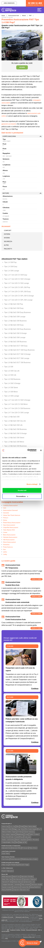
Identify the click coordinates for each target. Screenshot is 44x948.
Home (3, 15)
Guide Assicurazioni (17, 879)
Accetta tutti (22, 490)
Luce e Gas (12, 826)
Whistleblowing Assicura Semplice (29, 859)
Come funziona (5, 859)
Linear (5, 532)
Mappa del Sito (23, 842)
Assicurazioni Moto (16, 847)
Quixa (5, 520)
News (17, 842)
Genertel (6, 513)
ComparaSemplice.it (7, 823)
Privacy (21, 837)
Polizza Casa (5, 864)
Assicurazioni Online (7, 829)
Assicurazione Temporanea (29, 879)
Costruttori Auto (16, 887)
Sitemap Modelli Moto (7, 889)
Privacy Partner (5, 837)
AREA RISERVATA (9, 3)
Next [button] (40, 56)
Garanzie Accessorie (7, 887)
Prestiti (21, 826)
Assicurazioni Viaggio (24, 864)
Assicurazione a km (29, 881)
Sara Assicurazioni (9, 525)
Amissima (6, 544)
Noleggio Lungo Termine (18, 829)
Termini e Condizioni (34, 834)
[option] (22, 40)
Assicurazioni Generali (10, 510)
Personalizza (20, 496)
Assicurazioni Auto (6, 847)
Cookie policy (27, 837)
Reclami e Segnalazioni (21, 839)
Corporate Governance (28, 831)
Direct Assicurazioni (9, 542)
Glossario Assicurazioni (18, 881)
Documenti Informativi (31, 930)
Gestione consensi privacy (8, 839)
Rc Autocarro (25, 847)
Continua (34, 688)
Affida (6, 938)
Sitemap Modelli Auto (35, 887)
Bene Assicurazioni (9, 535)
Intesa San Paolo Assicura (11, 515)
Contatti (26, 834)
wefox (5, 552)
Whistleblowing (19, 834)
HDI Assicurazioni (8, 539)
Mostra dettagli (32, 484)
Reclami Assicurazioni (15, 859)
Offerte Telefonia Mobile (30, 826)
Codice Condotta (14, 837)
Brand (24, 15)
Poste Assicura (8, 547)
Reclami (23, 930)
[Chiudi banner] (41, 450)
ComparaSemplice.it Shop (8, 842)
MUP (8, 930)
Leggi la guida (36, 579)
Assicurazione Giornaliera (27, 876)
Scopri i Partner (5, 853)
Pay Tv (39, 829)
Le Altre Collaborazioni (7, 868)
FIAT (30, 15)
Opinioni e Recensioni (33, 839)
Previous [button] (3, 56)
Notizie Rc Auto (16, 876)
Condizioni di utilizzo (15, 930)
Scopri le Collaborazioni (7, 870)
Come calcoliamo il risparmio (8, 834)
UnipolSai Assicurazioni (10, 527)
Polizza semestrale (25, 884)
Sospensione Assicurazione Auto (21, 889)
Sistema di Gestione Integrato (9, 831)
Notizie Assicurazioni (7, 876)
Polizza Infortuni (33, 847)
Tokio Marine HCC (9, 530)
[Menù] (39, 9)
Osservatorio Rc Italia (7, 881)
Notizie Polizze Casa (7, 879)
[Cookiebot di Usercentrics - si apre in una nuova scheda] (27, 450)
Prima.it (5, 517)
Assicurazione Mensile (36, 884)
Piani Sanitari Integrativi (31, 829)
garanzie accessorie (9, 124)
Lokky (5, 554)
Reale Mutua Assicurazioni (11, 522)
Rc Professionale (13, 864)
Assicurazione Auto (13, 15)
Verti (4, 508)
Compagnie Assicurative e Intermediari (11, 884)
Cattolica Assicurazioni (10, 505)
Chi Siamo (19, 831)
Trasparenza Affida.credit (29, 937)
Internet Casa (5, 826)
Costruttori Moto (25, 887)
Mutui (17, 826)
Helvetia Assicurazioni (10, 537)
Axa (4, 549)
